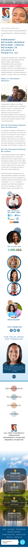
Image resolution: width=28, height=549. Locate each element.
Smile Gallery (21, 534)
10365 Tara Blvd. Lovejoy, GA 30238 (14, 489)
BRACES (14, 278)
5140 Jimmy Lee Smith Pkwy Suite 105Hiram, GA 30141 (14, 502)
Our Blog (14, 414)
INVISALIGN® (14, 265)
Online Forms (14, 405)
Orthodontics (21, 529)
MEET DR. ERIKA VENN (14, 246)
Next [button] (15, 376)
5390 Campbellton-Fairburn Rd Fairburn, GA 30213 (15, 475)
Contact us (12, 182)
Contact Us (18, 537)
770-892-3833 (20, 437)
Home (4, 529)
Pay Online (14, 5)
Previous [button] (13, 376)
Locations (10, 529)
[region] (14, 359)
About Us (9, 537)
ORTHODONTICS (14, 291)
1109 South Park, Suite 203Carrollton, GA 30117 (14, 515)
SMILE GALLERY (13, 320)
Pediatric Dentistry (14, 532)
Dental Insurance (14, 388)
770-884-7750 (18, 440)
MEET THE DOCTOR (13, 211)
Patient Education (8, 534)
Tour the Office (14, 397)
